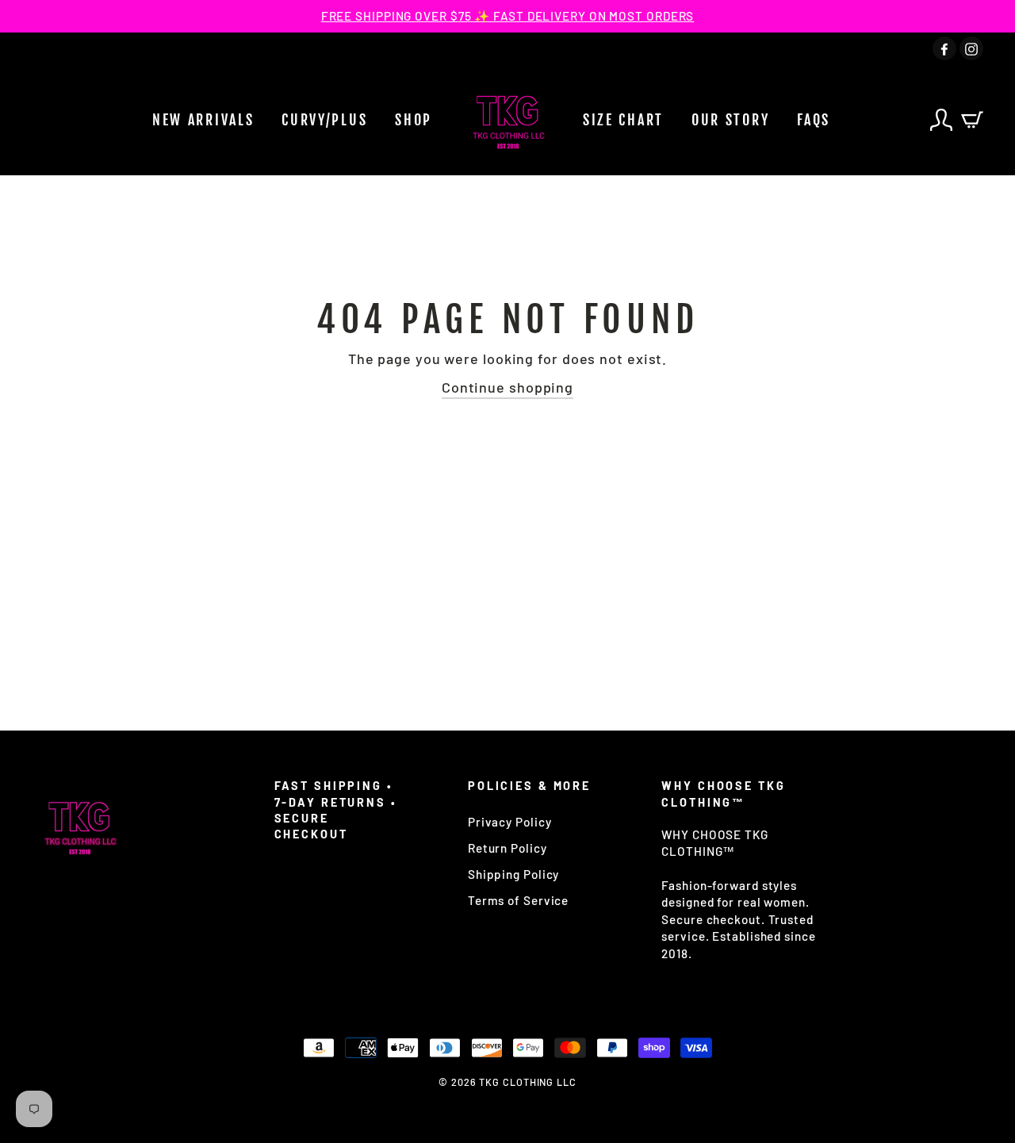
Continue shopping (507, 387)
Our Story (730, 119)
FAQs (813, 119)
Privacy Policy (510, 822)
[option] (507, 16)
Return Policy (507, 848)
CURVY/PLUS (324, 119)
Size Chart (623, 119)
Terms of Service (518, 900)
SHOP (413, 119)
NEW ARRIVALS (203, 119)
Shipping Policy (514, 874)
